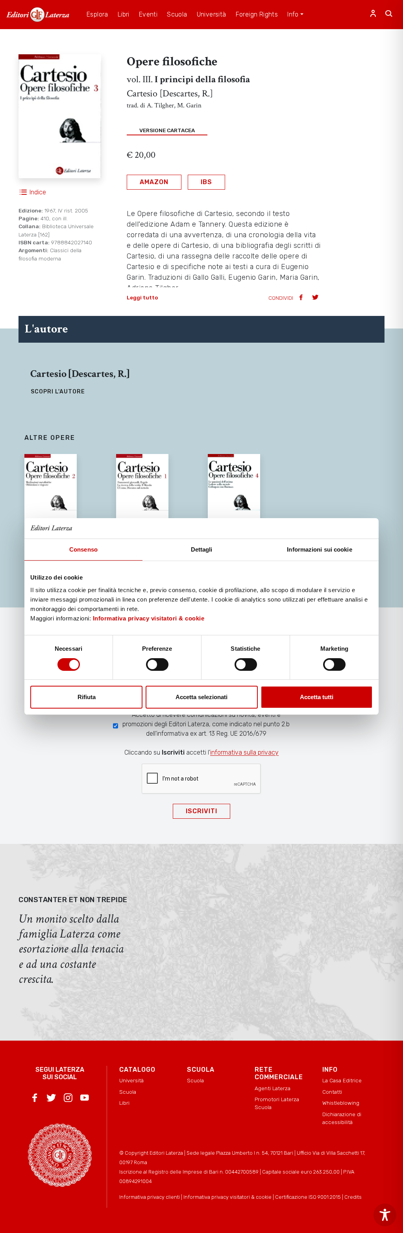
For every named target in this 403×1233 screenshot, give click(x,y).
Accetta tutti (316, 697)
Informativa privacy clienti (149, 1197)
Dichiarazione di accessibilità (341, 1118)
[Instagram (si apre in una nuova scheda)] (68, 1099)
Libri (124, 1103)
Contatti (332, 1092)
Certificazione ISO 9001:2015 (308, 1197)
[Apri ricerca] (389, 14)
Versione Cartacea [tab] (167, 130)
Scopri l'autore (58, 391)
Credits (353, 1197)
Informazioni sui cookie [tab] (319, 549)
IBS (206, 182)
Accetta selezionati (201, 697)
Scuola (127, 1092)
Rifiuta (87, 697)
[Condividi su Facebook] (301, 298)
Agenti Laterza (272, 1088)
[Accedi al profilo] (373, 14)
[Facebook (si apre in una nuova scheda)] (35, 1099)
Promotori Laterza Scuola (277, 1103)
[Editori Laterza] (37, 14)
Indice (38, 192)
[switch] (157, 664)
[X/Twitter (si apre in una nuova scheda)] (51, 1099)
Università (131, 1080)
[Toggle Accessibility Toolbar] (385, 1215)
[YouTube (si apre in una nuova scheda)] (85, 1099)
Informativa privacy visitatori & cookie (149, 618)
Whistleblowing (340, 1103)
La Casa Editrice (342, 1080)
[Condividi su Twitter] (316, 298)
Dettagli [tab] (202, 549)
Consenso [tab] (83, 549)
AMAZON (154, 182)
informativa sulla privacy (244, 752)
